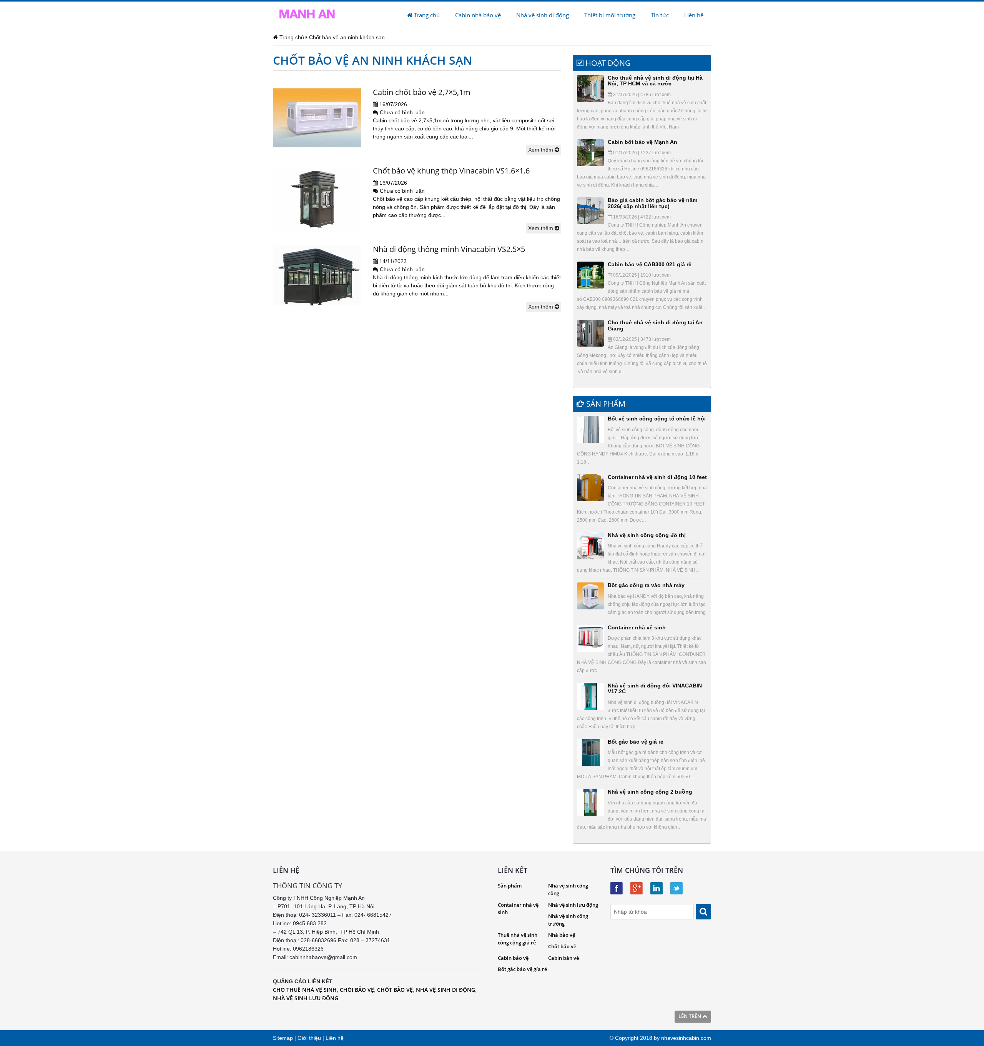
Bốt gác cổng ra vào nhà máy (646, 585)
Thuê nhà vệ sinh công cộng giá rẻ (517, 938)
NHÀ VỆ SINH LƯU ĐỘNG (305, 998)
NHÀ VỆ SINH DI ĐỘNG (445, 989)
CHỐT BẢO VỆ (395, 989)
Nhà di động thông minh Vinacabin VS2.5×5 (449, 249)
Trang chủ (426, 15)
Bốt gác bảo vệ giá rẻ (635, 742)
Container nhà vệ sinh (637, 627)
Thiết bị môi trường (609, 15)
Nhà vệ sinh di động (542, 15)
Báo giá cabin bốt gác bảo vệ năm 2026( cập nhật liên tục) (652, 203)
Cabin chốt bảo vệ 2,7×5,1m (421, 92)
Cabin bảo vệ (513, 957)
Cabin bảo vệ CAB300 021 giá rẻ (649, 264)
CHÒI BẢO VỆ (357, 989)
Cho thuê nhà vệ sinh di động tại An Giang (655, 325)
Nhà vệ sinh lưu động (573, 904)
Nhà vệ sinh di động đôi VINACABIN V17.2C (655, 688)
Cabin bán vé (563, 957)
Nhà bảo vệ (561, 934)
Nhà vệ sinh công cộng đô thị (647, 535)
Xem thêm (541, 150)
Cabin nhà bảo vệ (478, 15)
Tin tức (660, 15)
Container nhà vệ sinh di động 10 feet (657, 477)
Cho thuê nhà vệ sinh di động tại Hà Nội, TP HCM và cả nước (655, 81)
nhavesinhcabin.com (686, 1038)
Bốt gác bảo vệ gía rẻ (522, 969)
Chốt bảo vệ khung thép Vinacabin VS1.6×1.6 (451, 170)
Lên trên (690, 1016)
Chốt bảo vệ (562, 946)
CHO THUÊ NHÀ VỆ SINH (305, 989)
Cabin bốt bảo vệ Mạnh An (642, 142)
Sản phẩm (510, 885)
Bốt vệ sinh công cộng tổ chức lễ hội (657, 418)
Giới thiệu (309, 1038)
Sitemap (283, 1038)
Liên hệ (693, 15)
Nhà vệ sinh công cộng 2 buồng (650, 792)
